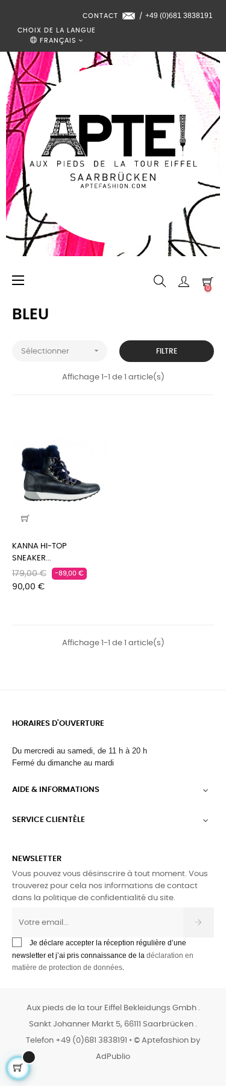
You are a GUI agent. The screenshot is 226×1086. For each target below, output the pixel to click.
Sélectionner (61, 350)
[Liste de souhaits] (91, 429)
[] (25, 518)
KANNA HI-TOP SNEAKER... (39, 552)
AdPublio (113, 1057)
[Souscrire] (198, 922)
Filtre (166, 351)
